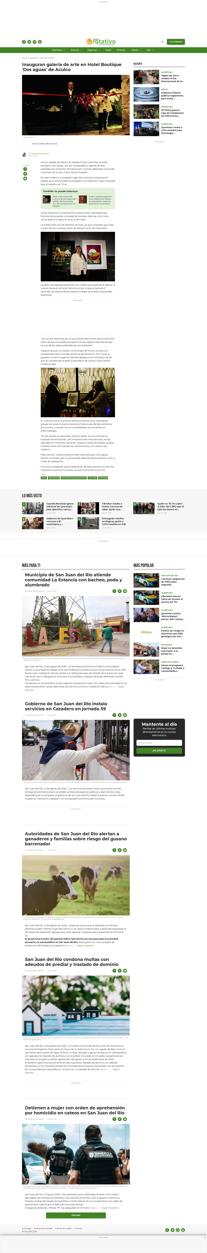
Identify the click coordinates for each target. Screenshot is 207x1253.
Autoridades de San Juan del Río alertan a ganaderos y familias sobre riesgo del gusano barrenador (76, 838)
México (164, 89)
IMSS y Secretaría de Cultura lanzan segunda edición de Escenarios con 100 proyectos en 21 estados (64, 201)
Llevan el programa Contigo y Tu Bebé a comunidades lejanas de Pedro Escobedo (172, 671)
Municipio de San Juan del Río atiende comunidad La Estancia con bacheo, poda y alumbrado (73, 579)
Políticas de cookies (63, 1229)
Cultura (134, 50)
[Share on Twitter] (25, 174)
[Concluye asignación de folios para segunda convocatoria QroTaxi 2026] (146, 580)
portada (103, 478)
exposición (54, 478)
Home (24, 58)
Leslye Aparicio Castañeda (40, 153)
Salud (108, 50)
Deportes (92, 50)
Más (149, 50)
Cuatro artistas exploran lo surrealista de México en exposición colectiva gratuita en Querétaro (100, 200)
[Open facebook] (24, 42)
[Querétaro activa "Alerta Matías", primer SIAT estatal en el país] (146, 615)
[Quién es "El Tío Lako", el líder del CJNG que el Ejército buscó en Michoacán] (144, 508)
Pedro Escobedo (170, 662)
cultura (92, 478)
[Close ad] (205, 1237)
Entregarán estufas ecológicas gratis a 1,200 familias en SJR (114, 521)
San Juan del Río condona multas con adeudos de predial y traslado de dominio (71, 962)
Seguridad (166, 645)
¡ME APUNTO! (159, 751)
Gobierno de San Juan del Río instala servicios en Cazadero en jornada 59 (66, 706)
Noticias (75, 50)
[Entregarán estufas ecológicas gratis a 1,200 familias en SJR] (88, 523)
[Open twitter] (29, 42)
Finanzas (121, 50)
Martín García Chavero (36, 591)
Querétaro (57, 50)
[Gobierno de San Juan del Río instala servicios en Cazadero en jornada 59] (76, 750)
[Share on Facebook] (25, 169)
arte (44, 478)
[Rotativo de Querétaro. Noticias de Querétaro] (101, 41)
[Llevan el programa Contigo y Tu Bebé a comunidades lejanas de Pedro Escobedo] (146, 667)
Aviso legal (26, 1229)
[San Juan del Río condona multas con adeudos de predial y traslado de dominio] (76, 1005)
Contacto (78, 1229)
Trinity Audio (44, 144)
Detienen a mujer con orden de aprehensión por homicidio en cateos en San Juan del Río (75, 1110)
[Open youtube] (40, 42)
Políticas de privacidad (43, 1229)
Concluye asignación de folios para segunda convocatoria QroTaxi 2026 (173, 585)
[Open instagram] (34, 42)
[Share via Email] (25, 179)
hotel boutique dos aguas (74, 478)
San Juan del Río (47, 58)
